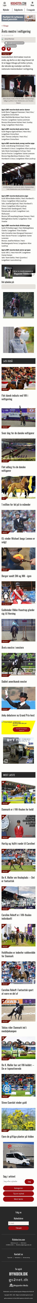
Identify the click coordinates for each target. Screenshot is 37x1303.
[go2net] (18, 1280)
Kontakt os (17, 1257)
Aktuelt (5, 570)
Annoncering (26, 1257)
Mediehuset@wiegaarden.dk (23, 1245)
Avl (3, 498)
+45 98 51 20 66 (9, 1245)
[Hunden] (18, 1273)
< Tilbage (5, 26)
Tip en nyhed (18, 1193)
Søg (29, 1181)
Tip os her (9, 1257)
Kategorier (18, 1188)
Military (5, 532)
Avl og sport (6, 604)
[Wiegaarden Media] (18, 1285)
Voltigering (6, 54)
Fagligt (5, 1130)
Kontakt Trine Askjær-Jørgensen (21, 729)
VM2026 (5, 389)
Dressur (5, 675)
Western (5, 641)
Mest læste (18, 1199)
